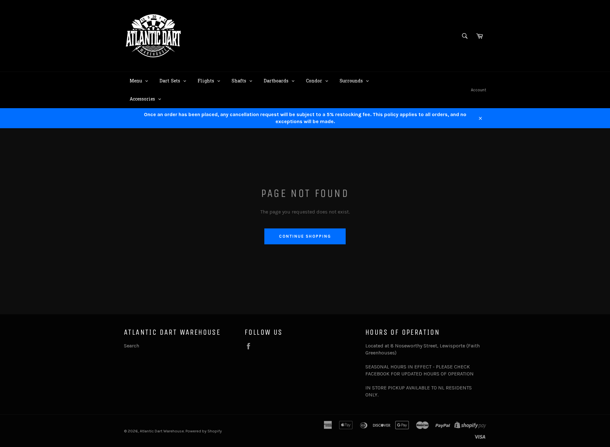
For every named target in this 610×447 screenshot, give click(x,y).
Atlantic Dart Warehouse (162, 431)
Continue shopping (305, 236)
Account (478, 89)
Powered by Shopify (204, 431)
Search (131, 346)
